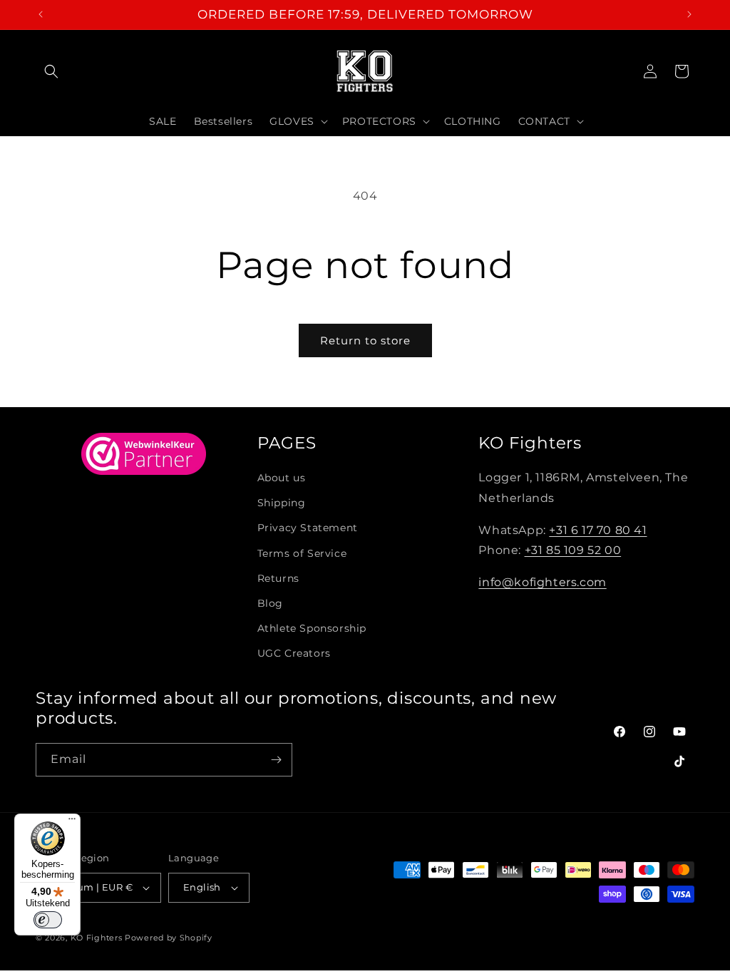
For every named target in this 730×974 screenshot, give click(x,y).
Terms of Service (302, 553)
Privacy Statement (307, 527)
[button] (51, 71)
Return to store (365, 340)
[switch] (48, 919)
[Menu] (72, 822)
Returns (278, 578)
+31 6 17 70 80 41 (598, 530)
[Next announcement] (689, 14)
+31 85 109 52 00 (573, 550)
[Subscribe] (276, 759)
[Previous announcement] (40, 14)
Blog (270, 603)
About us (281, 477)
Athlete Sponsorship (311, 628)
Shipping (281, 502)
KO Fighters (97, 938)
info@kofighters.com (542, 582)
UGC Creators (294, 653)
